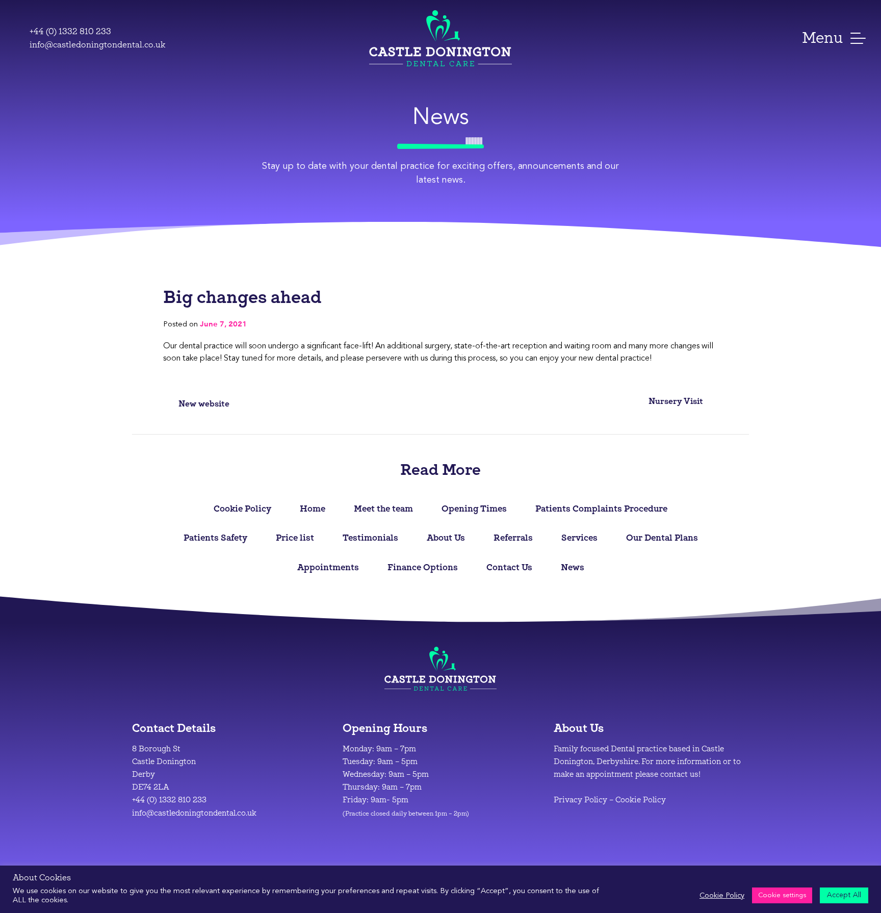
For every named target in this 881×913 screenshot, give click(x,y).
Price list (295, 537)
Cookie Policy (242, 508)
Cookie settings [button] (782, 895)
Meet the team (383, 508)
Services (579, 537)
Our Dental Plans (662, 537)
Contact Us (509, 567)
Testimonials (370, 537)
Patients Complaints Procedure (601, 508)
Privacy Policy (580, 799)
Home (312, 508)
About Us (446, 537)
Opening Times (474, 508)
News (572, 567)
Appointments (328, 567)
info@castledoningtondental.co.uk (97, 44)
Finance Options (422, 567)
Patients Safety (215, 537)
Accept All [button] (844, 895)
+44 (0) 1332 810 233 (70, 31)
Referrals (513, 537)
